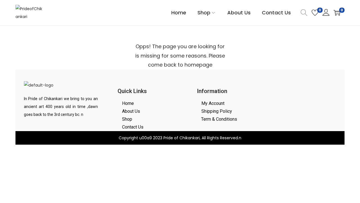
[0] (315, 12)
